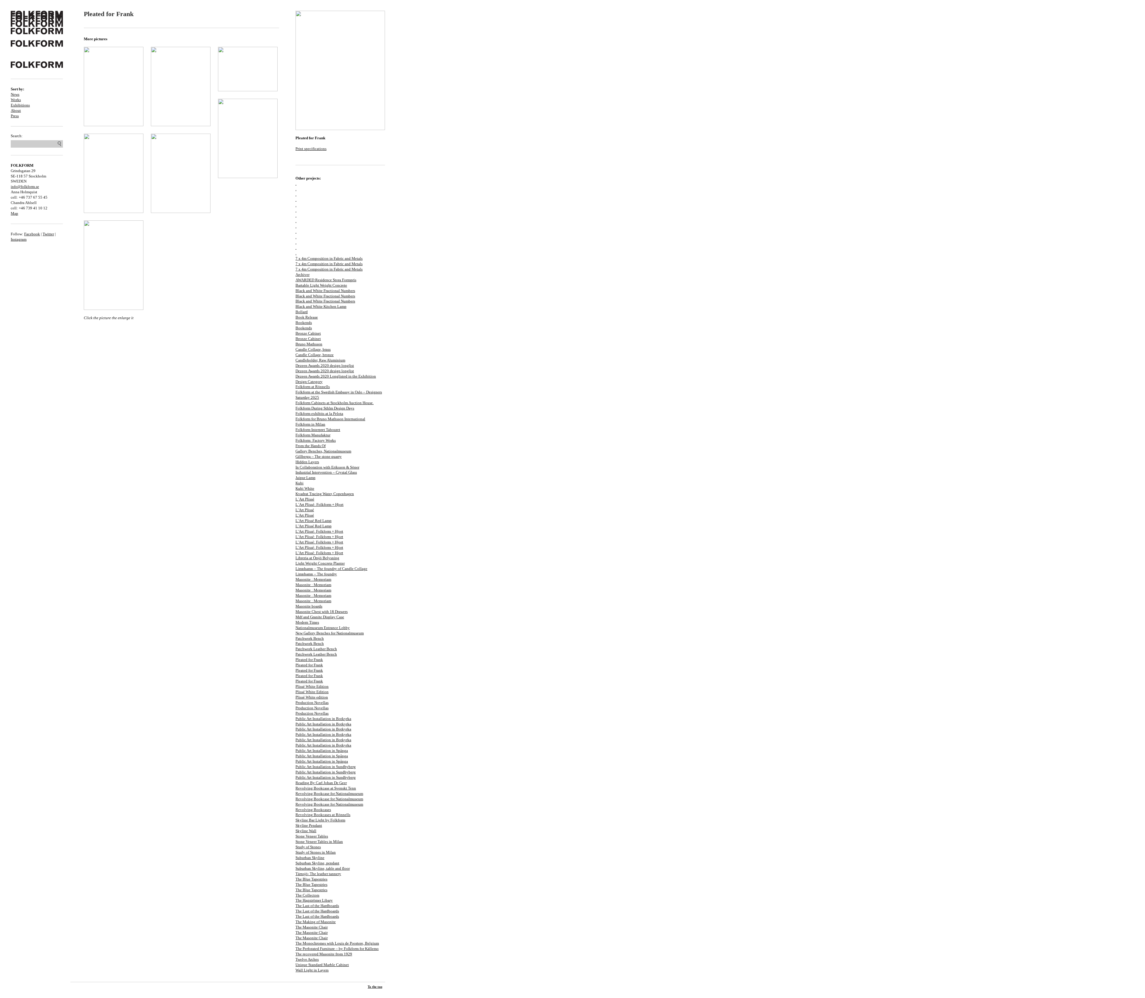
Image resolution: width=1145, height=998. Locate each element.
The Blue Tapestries (311, 879)
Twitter (48, 234)
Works (16, 100)
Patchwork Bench (309, 638)
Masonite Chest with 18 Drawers (321, 611)
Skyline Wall (305, 831)
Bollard (301, 312)
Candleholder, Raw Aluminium (320, 360)
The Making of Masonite (315, 922)
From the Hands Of (310, 446)
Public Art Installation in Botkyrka (323, 718)
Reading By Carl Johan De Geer (321, 783)
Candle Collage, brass (313, 349)
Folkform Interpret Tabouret (317, 429)
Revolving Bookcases (313, 809)
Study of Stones (308, 847)
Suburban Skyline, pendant (317, 863)
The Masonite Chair (311, 927)
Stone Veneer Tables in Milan (319, 841)
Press (15, 116)
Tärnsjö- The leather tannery (318, 874)
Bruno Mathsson (308, 344)
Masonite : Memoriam (313, 579)
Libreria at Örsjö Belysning (317, 558)
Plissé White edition (311, 697)
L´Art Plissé (304, 499)
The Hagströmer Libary (314, 900)
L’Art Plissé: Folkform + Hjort (319, 531)
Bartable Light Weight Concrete (321, 285)
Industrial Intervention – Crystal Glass (326, 472)
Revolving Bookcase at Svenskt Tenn (325, 788)
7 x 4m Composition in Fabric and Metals (329, 258)
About (16, 110)
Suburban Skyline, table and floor (322, 868)
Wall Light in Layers (312, 970)
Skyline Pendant (308, 825)
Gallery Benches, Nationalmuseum (323, 451)
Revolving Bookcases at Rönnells (322, 814)
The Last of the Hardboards (317, 905)
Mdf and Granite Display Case (319, 617)
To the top (375, 986)
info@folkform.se (25, 186)
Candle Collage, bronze (314, 355)
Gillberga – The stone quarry (318, 456)
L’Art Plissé (304, 510)
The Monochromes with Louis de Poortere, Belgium (337, 943)
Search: (17, 136)
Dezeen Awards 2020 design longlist (324, 365)
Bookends (303, 322)
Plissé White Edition (312, 686)
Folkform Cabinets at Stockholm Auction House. (334, 403)
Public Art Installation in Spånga (321, 750)
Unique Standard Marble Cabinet (322, 965)
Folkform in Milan (310, 424)
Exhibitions (20, 105)
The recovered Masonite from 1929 (323, 954)
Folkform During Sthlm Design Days (324, 408)
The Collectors (307, 895)
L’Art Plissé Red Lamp (313, 520)
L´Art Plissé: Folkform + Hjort (319, 504)
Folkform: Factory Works (315, 440)
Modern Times (307, 622)
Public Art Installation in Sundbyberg (325, 766)
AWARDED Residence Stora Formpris (325, 280)
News (15, 94)
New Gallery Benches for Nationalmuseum (329, 633)
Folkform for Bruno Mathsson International (330, 419)
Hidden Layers (307, 462)
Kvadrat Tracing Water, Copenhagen (324, 494)
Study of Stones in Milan (315, 852)
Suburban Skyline (309, 857)
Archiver (302, 274)
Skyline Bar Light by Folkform (320, 820)
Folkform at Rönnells (312, 386)
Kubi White (304, 488)
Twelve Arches (307, 959)
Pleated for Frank (309, 659)
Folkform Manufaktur (312, 435)
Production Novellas (312, 702)
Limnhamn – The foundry (316, 574)
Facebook (32, 234)
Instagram (19, 239)
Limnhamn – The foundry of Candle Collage (331, 568)
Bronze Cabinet (308, 333)
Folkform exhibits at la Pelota (319, 413)
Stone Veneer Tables (311, 836)
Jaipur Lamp (305, 477)
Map (14, 213)
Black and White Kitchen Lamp (320, 306)
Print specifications (311, 148)
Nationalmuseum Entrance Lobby (322, 627)
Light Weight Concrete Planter (320, 563)
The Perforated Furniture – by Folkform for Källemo (337, 948)
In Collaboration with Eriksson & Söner (327, 467)
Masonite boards (308, 606)
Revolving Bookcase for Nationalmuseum (329, 793)
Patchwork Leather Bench (316, 649)
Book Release (306, 317)
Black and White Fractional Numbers (325, 290)
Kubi (299, 483)
